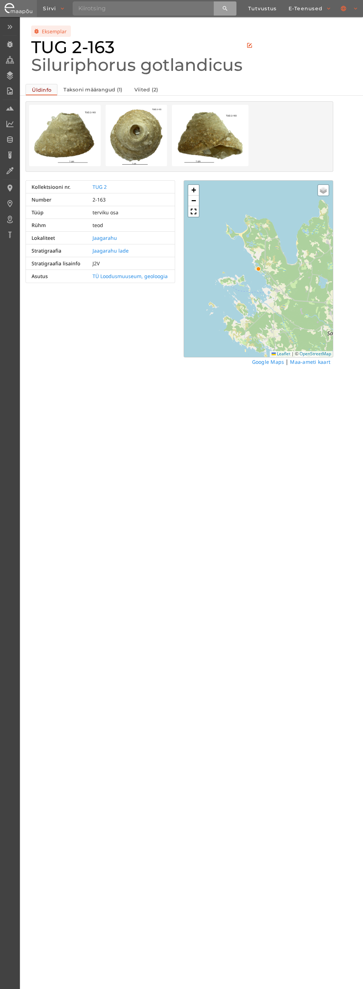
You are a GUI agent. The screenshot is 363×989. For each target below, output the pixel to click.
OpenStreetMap (315, 354)
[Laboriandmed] (10, 124)
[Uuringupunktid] (10, 204)
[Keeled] (349, 8)
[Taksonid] (10, 60)
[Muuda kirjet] (249, 45)
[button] (193, 190)
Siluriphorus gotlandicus (136, 65)
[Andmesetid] (10, 139)
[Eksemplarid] (10, 44)
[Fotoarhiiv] (10, 91)
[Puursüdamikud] (10, 235)
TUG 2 (100, 186)
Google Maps (268, 361)
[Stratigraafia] (10, 75)
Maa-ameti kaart (310, 361)
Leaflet (283, 354)
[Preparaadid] (10, 171)
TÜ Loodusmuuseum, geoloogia (130, 276)
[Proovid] (10, 108)
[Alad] (10, 219)
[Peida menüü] (10, 27)
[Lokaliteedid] (10, 188)
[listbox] (9, 131)
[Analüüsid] (10, 155)
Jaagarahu (105, 237)
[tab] (41, 89)
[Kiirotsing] (225, 8)
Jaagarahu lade (111, 250)
